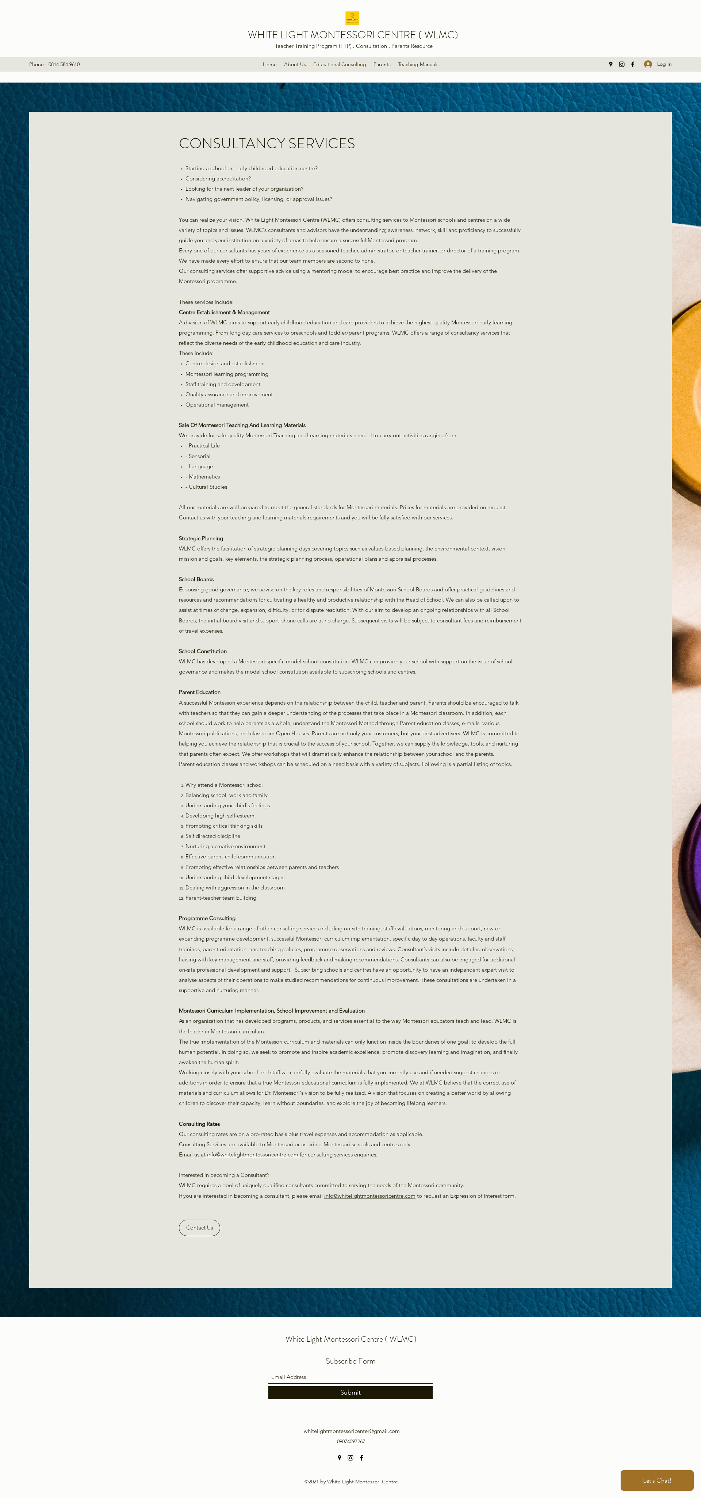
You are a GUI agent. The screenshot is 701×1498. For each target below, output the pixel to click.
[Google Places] (610, 64)
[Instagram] (621, 64)
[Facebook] (632, 64)
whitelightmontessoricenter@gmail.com (352, 1431)
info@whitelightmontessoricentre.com (252, 1154)
